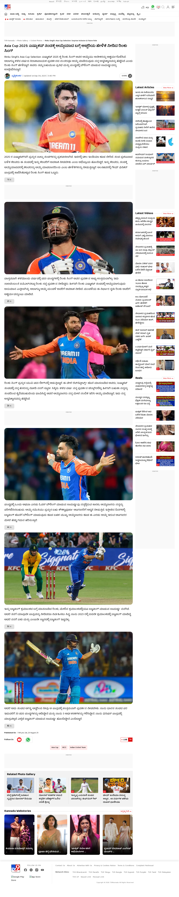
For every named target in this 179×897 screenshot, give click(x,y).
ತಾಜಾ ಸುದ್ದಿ (14, 14)
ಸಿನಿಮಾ (31, 14)
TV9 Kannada (9, 40)
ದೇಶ (68, 14)
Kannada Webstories (17, 811)
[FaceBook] (25, 869)
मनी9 (119, 1)
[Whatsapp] (152, 7)
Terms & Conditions (126, 865)
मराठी (74, 1)
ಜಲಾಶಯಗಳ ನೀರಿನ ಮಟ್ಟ (81, 19)
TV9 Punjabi (141, 872)
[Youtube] (19, 739)
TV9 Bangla (117, 872)
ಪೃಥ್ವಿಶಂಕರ (16, 76)
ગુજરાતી (82, 1)
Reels (138, 378)
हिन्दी (59, 1)
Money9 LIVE (98, 877)
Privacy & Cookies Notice (105, 865)
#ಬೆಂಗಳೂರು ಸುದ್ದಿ (113, 19)
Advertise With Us (84, 865)
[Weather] (142, 7)
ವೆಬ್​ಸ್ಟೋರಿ (98, 19)
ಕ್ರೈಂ (138, 14)
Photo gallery (22, 40)
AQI (147, 7)
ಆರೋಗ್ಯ (96, 14)
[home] (5, 14)
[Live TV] (157, 7)
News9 (51, 1)
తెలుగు (67, 1)
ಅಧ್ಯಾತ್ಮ (113, 14)
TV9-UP (126, 1)
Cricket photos (36, 40)
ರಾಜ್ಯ (23, 14)
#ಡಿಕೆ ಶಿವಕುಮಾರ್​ (62, 19)
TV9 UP (75, 877)
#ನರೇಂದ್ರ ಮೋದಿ (129, 19)
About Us (71, 865)
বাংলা (89, 1)
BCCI (64, 747)
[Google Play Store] (19, 878)
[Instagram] (36, 869)
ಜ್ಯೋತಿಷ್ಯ (130, 14)
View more (167, 87)
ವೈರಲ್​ (104, 14)
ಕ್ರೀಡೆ (62, 14)
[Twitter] (31, 869)
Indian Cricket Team (78, 747)
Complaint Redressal (144, 865)
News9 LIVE (86, 877)
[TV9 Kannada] (7, 7)
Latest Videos (144, 213)
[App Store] (37, 878)
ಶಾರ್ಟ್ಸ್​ (49, 19)
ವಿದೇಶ (75, 14)
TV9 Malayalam (164, 872)
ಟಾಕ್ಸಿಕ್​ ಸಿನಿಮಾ (15, 19)
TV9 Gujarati (129, 872)
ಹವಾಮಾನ (40, 19)
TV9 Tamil (152, 872)
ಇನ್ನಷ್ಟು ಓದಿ (124, 811)
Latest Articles (144, 87)
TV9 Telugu (105, 872)
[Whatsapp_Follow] (28, 739)
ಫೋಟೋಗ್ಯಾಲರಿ (50, 14)
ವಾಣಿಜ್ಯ (121, 14)
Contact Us (60, 865)
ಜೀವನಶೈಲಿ (85, 14)
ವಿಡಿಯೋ (29, 19)
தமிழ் (103, 1)
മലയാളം (111, 1)
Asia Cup (54, 747)
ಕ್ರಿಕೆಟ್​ (39, 14)
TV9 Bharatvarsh (79, 872)
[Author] (7, 76)
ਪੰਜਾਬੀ (95, 1)
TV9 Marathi (94, 872)
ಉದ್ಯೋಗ (142, 19)
